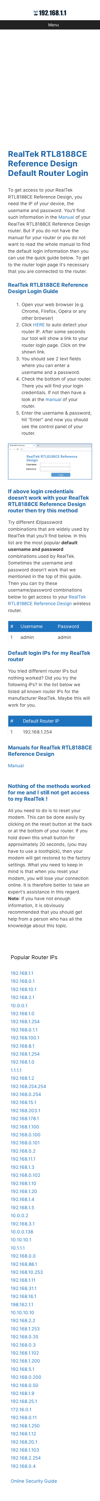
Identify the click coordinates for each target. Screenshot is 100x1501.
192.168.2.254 (26, 1458)
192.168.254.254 (28, 1086)
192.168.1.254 (25, 1021)
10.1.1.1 (18, 1248)
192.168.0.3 (23, 1345)
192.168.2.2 (23, 1320)
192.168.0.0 (23, 1256)
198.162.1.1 (22, 1304)
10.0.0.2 (19, 1215)
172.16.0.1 (21, 1409)
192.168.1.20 (24, 1191)
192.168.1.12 (23, 1433)
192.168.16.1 (23, 1296)
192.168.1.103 (25, 1450)
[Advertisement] (50, 86)
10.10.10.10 (22, 1312)
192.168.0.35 (24, 1336)
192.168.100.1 (25, 1037)
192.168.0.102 (25, 1175)
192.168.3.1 (23, 1223)
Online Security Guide (34, 1481)
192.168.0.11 (24, 1417)
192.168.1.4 (22, 1199)
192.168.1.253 (25, 1328)
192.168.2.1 (22, 997)
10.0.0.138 (22, 1231)
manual (53, 399)
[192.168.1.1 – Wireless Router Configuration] (50, 12)
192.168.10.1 (24, 989)
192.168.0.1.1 (24, 1029)
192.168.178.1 (25, 1118)
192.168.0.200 (26, 1377)
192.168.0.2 (23, 1151)
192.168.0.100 (26, 1134)
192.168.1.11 (23, 1280)
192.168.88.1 (24, 1264)
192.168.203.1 (25, 1110)
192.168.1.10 (23, 1183)
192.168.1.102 (25, 1353)
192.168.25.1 (24, 1401)
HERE (39, 324)
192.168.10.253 (27, 1272)
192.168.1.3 (22, 1167)
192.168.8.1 (22, 1046)
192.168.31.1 (24, 1288)
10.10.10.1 (21, 1239)
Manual (66, 217)
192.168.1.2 (22, 1078)
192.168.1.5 (22, 1207)
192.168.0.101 (25, 1142)
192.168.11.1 (23, 1159)
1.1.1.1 (16, 1070)
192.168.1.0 (22, 1013)
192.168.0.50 (24, 1385)
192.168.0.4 (23, 1466)
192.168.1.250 (25, 1425)
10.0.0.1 (19, 1005)
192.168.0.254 (26, 1094)
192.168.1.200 (25, 1361)
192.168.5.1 (22, 1369)
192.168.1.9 (22, 1393)
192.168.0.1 (23, 981)
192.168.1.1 (22, 973)
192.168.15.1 (23, 1102)
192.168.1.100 (25, 1126)
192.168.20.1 (24, 1442)
